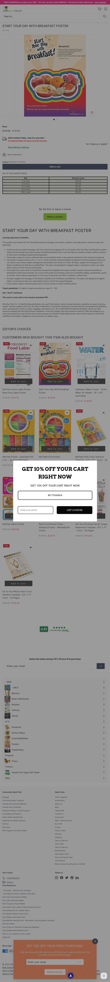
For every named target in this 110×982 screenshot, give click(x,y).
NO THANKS (55, 495)
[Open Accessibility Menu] (70, 975)
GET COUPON (74, 510)
